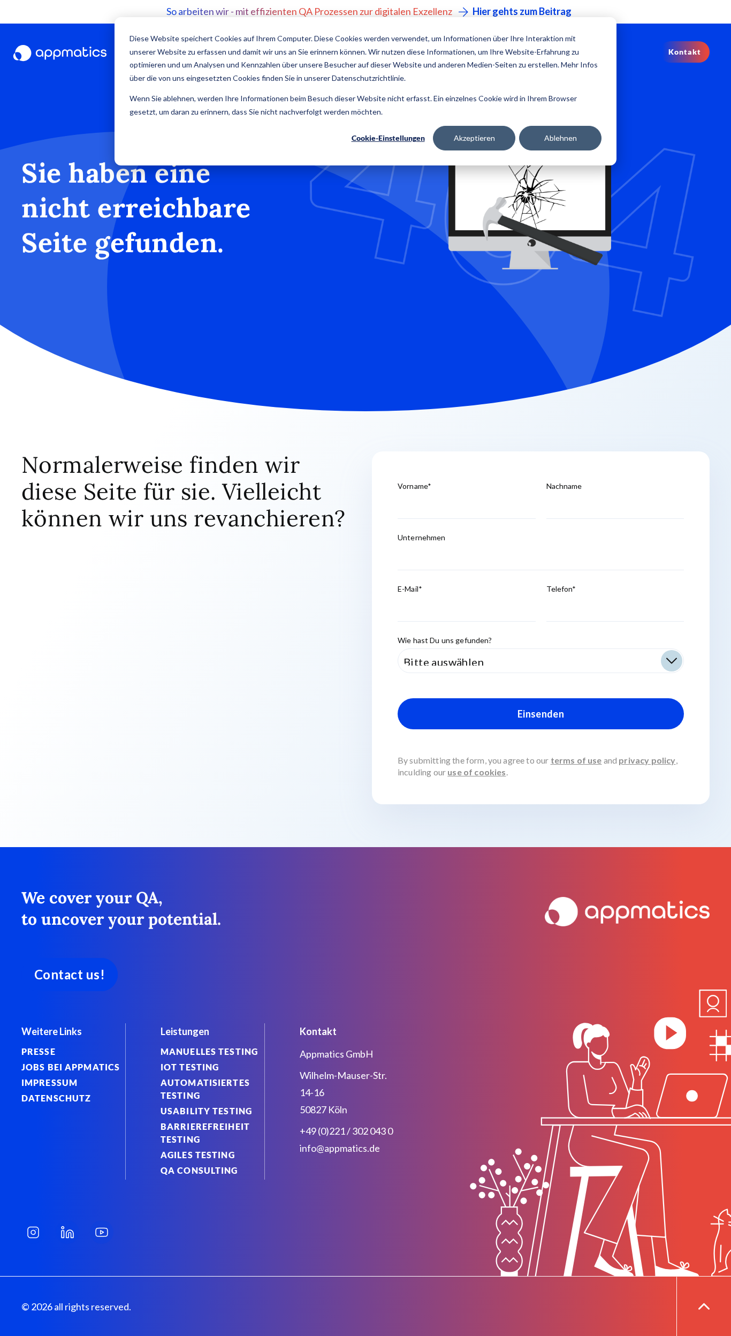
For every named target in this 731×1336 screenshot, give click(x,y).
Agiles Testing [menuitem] (198, 1155)
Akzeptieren (474, 137)
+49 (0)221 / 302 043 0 (346, 1131)
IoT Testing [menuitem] (190, 1067)
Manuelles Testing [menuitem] (209, 1051)
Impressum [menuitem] (49, 1082)
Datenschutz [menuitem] (56, 1098)
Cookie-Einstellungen (388, 137)
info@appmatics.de (340, 1148)
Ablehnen (560, 137)
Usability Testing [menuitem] (206, 1111)
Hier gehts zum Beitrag (522, 11)
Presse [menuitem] (38, 1051)
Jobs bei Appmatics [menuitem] (70, 1067)
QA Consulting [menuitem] (199, 1170)
